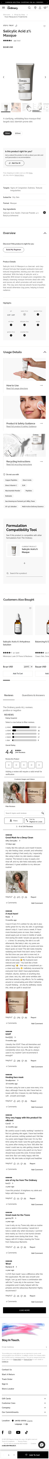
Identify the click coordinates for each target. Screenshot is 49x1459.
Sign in (5, 1384)
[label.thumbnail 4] (37, 107)
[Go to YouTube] (18, 1432)
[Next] (47, 2)
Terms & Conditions (8, 1441)
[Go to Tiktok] (26, 1432)
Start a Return (8, 1374)
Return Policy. (19, 175)
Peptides (29, 491)
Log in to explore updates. (24, 3)
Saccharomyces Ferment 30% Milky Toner (20, 501)
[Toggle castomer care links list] (45, 1403)
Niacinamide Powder (12, 491)
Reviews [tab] (8, 695)
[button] (45, 233)
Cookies (33, 1443)
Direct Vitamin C (11, 485)
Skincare (6, 15)
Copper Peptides (11, 480)
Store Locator (8, 1389)
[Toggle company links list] (45, 1407)
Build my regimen (13, 250)
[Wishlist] (44, 25)
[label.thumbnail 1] (5, 107)
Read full (17, 388)
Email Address (8, 1347)
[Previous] (1, 2)
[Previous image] (3, 77)
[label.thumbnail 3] (26, 107)
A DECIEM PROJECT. (9, 1446)
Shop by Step (19, 15)
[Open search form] (29, 8)
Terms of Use (28, 1359)
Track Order (7, 1379)
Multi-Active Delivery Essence (32, 506)
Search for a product (18, 573)
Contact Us (5, 1361)
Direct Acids (27, 480)
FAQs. (31, 173)
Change (29, 1421)
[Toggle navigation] (4, 8)
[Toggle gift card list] (45, 1398)
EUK (23, 485)
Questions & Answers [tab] (33, 695)
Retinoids (8, 496)
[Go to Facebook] (3, 1432)
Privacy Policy (17, 1359)
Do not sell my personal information (15, 1443)
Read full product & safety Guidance (21, 426)
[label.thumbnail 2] (16, 107)
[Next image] (45, 77)
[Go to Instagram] (9, 1432)
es (24, 1424)
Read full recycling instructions (19, 464)
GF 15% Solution (11, 506)
